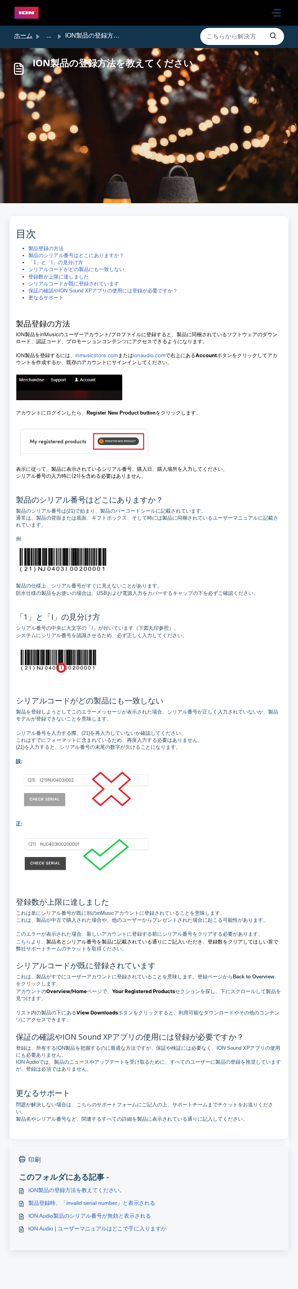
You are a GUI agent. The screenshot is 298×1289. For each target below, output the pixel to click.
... (49, 35)
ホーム (23, 35)
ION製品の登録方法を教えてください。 (76, 1190)
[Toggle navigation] (276, 13)
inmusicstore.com (96, 355)
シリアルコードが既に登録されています (73, 284)
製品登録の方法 (46, 248)
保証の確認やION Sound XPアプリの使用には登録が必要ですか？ (103, 291)
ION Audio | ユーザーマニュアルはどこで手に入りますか (97, 1228)
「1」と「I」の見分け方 (55, 262)
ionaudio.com (149, 355)
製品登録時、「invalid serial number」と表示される (91, 1203)
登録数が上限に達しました (58, 277)
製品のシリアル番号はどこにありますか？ (76, 255)
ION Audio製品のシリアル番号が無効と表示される (89, 1216)
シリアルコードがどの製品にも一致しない (76, 269)
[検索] (273, 36)
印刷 (34, 1159)
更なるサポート (46, 298)
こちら (23, 941)
